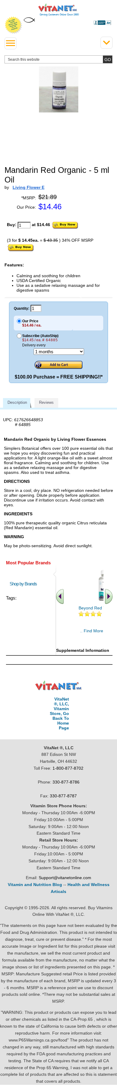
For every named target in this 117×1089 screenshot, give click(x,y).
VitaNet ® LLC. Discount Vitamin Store (58, 686)
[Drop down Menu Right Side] (106, 43)
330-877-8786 (66, 782)
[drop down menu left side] (10, 43)
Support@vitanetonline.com (65, 877)
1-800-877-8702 (67, 768)
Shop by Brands (25, 583)
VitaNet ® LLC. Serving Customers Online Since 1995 (58, 10)
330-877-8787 (63, 795)
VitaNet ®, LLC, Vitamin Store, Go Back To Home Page (59, 713)
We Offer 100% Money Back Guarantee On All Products (13, 25)
